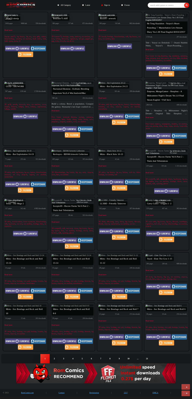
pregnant (62, 122)
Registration (94, 393)
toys (28, 104)
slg (170, 56)
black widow (37, 39)
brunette (40, 281)
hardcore (78, 36)
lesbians (33, 107)
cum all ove (70, 41)
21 (147, 359)
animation (183, 56)
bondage (65, 36)
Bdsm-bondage (60, 172)
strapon (6, 107)
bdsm (122, 222)
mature (43, 36)
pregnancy (55, 122)
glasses (165, 184)
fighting (169, 279)
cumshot (18, 39)
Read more (8, 30)
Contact (61, 393)
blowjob (62, 41)
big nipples (149, 181)
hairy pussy (165, 58)
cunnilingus (183, 222)
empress (157, 124)
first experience (157, 60)
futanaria (14, 107)
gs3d (9, 104)
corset (44, 104)
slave (53, 174)
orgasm (125, 107)
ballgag (6, 109)
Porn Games (150, 56)
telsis (9, 222)
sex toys (172, 58)
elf (19, 41)
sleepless (174, 124)
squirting (159, 184)
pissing (155, 126)
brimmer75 (58, 36)
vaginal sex (73, 39)
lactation (148, 184)
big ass (28, 36)
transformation (17, 222)
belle (44, 39)
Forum (127, 5)
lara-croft (22, 104)
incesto (148, 128)
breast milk (183, 126)
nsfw (91, 119)
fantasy (126, 104)
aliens (74, 119)
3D (53, 36)
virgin (170, 126)
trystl (150, 277)
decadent (184, 58)
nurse (185, 181)
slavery (176, 126)
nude (84, 172)
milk (153, 184)
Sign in (107, 5)
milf (127, 36)
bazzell (103, 36)
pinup (72, 36)
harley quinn (8, 41)
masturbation (103, 109)
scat (150, 126)
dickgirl (20, 107)
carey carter (152, 222)
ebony (170, 179)
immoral (148, 60)
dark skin (157, 224)
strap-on (118, 107)
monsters (102, 107)
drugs (165, 126)
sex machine (27, 39)
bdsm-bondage (9, 39)
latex (113, 39)
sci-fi (75, 122)
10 (128, 359)
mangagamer (166, 124)
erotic (57, 41)
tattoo (27, 107)
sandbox (69, 122)
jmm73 (13, 36)
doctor (179, 181)
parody (15, 104)
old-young (110, 222)
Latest (87, 5)
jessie (16, 41)
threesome (65, 39)
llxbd (103, 222)
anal (158, 58)
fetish (68, 119)
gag (53, 41)
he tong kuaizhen (161, 56)
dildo (178, 58)
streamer (153, 58)
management (56, 119)
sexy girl (27, 281)
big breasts (20, 36)
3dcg (147, 58)
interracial (163, 179)
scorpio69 (151, 179)
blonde (101, 224)
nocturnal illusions (69, 117)
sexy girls (36, 36)
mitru (103, 104)
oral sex (132, 172)
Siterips (7, 36)
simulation (175, 56)
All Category (66, 5)
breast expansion (29, 222)
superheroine (41, 107)
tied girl (81, 39)
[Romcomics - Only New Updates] (21, 5)
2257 (126, 393)
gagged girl (89, 39)
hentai (86, 119)
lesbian (58, 39)
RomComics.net (27, 393)
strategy (81, 117)
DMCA (155, 393)
